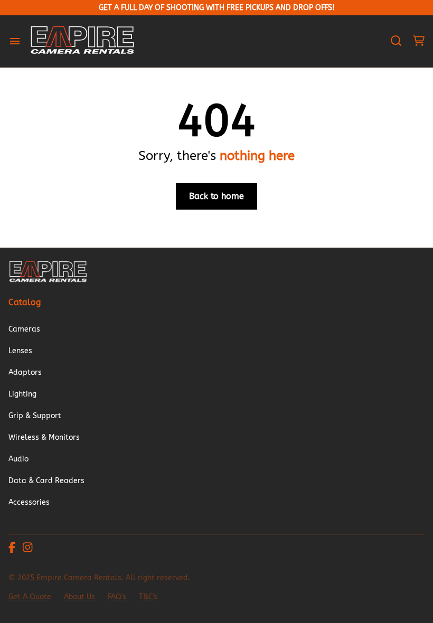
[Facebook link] (11, 548)
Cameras (24, 329)
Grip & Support (34, 415)
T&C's (148, 596)
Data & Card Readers (46, 480)
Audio (18, 459)
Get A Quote (29, 596)
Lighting (22, 394)
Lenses (20, 350)
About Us (79, 596)
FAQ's (117, 596)
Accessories (29, 502)
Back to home (216, 196)
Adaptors (25, 372)
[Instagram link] (27, 548)
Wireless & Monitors (44, 437)
